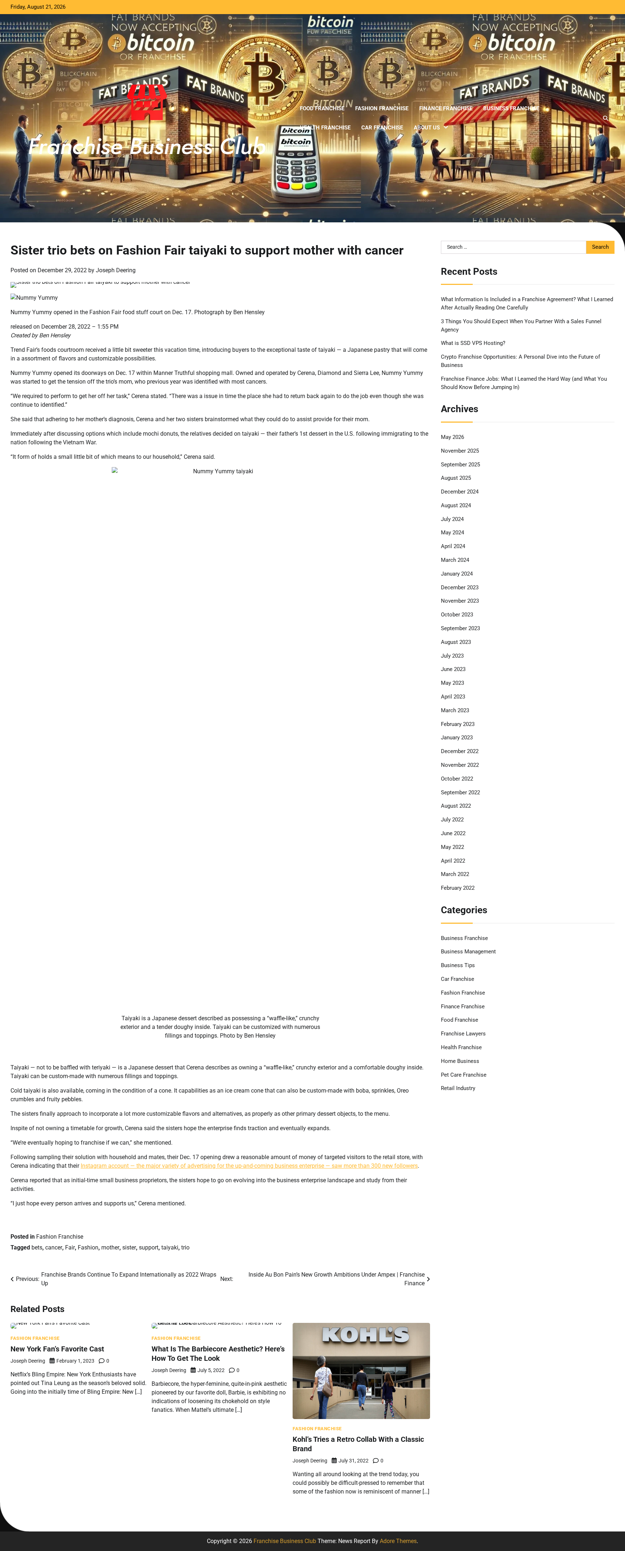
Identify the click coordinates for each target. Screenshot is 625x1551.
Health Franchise (325, 127)
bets (36, 1247)
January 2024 (457, 574)
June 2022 (453, 833)
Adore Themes (398, 1541)
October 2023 (457, 614)
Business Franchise (511, 108)
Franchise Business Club (285, 1541)
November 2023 (460, 601)
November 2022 (460, 765)
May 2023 (452, 683)
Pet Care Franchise (463, 1075)
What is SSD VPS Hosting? (473, 343)
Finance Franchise (445, 108)
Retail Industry (458, 1088)
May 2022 (452, 847)
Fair (70, 1247)
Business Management (468, 951)
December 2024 (460, 491)
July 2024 (452, 519)
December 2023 (460, 587)
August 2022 (456, 806)
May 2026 (452, 437)
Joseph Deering (116, 270)
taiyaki (169, 1247)
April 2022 (453, 861)
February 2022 (458, 888)
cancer (53, 1247)
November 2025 (460, 451)
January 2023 (457, 737)
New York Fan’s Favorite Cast (57, 1349)
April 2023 (453, 696)
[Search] (605, 118)
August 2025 (456, 478)
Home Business (460, 1061)
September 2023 (460, 628)
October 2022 (457, 779)
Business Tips (458, 965)
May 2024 (452, 532)
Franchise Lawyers (463, 1033)
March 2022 (455, 874)
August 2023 (456, 642)
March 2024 (455, 560)
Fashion (88, 1247)
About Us (427, 127)
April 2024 (453, 546)
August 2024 (456, 505)
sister (129, 1247)
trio (185, 1247)
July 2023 (452, 656)
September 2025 (460, 464)
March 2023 (455, 710)
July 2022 (452, 819)
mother (110, 1247)
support (148, 1247)
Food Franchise (322, 108)
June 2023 (453, 669)
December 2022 (460, 751)
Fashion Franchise (381, 108)
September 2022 (460, 792)
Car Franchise (382, 127)
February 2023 (458, 724)
